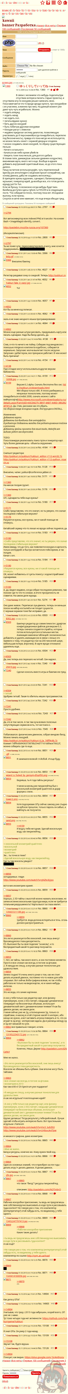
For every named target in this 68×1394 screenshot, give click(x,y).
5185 (44, 581)
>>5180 (7, 538)
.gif (7, 754)
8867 (44, 1171)
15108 (45, 1325)
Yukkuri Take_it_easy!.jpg (18, 282)
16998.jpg (11, 379)
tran (45, 10)
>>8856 (7, 873)
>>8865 (20, 1180)
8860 (44, 908)
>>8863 (7, 1078)
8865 (44, 1140)
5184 (44, 559)
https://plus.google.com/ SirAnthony (44, 1357)
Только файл (28, 1370)
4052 (44, 279)
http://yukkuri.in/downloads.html (41, 386)
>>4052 (7, 306)
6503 (44, 615)
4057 (44, 300)
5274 (44, 599)
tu (50, 10)
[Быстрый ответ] (57, 90)
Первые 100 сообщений (36, 1360)
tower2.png (12, 799)
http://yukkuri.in (57, 275)
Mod (5, 1381)
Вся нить (50, 25)
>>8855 (7, 989)
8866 (44, 1156)
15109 (45, 1335)
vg (57, 10)
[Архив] (48, 1)
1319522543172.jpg (16, 1034)
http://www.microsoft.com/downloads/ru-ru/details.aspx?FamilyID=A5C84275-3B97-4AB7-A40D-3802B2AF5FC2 (34, 402)
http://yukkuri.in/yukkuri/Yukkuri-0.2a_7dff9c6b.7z (30, 740)
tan (22, 13)
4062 (44, 313)
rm (17, 13)
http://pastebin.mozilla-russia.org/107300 (25, 227)
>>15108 (7, 1341)
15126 (45, 1348)
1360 (42, 89)
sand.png (10, 820)
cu (10, 2)
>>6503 (7, 656)
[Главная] (65, 1)
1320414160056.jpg (16, 1276)
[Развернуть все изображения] (54, 89)
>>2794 (7, 212)
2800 (44, 237)
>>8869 (7, 1265)
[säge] (20, 76)
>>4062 (7, 329)
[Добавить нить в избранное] (51, 89)
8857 (44, 868)
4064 (44, 323)
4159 (44, 375)
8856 (44, 838)
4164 (44, 447)
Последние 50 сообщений (35, 28)
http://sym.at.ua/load (38, 1255)
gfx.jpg (9, 1175)
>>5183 (7, 586)
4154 (44, 360)
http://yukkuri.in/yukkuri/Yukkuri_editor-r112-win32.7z (32, 456)
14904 (45, 1293)
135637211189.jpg (15, 911)
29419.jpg (11, 667)
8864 (44, 1031)
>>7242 (7, 719)
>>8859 (20, 917)
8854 (44, 795)
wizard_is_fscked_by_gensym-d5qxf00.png (26, 775)
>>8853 (7, 956)
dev (15, 2)
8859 (44, 889)
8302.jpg (10, 618)
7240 (44, 663)
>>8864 (7, 1146)
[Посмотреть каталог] (53, 1)
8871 (44, 1272)
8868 (44, 1193)
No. (38, 89)
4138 (45, 339)
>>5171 (7, 507)
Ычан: (5, 10)
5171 (44, 476)
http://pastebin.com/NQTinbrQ (44, 1189)
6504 (44, 650)
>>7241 (7, 706)
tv (53, 10)
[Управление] (59, 1)
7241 (44, 684)
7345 (45, 729)
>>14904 (7, 1309)
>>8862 (7, 1026)
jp (13, 13)
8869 (44, 1217)
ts (27, 2)
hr (23, 10)
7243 (45, 713)
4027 (44, 269)
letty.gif (9, 256)
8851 (44, 750)
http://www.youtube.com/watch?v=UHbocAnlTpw (29, 1130)
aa (3, 13)
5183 (44, 532)
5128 (44, 466)
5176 (44, 489)
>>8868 (20, 1226)
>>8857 (7, 895)
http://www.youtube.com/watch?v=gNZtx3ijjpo (28, 879)
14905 (46, 1303)
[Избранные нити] (42, 1)
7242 (44, 700)
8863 (44, 951)
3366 (44, 253)
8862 (44, 929)
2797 (44, 206)
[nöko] (29, 76)
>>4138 (7, 365)
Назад (40, 25)
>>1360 (7, 482)
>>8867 (7, 1199)
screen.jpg (7, 82)
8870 (44, 1259)
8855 (44, 816)
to (26, 13)
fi (9, 13)
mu (33, 10)
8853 (44, 771)
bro (18, 10)
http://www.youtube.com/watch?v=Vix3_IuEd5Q (29, 1127)
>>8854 (7, 971)
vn (30, 13)
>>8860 (7, 935)
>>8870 (20, 1281)
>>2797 (7, 243)
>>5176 (7, 516)
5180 (44, 502)
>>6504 (7, 690)
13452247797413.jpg (16, 1221)
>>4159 (20, 825)
